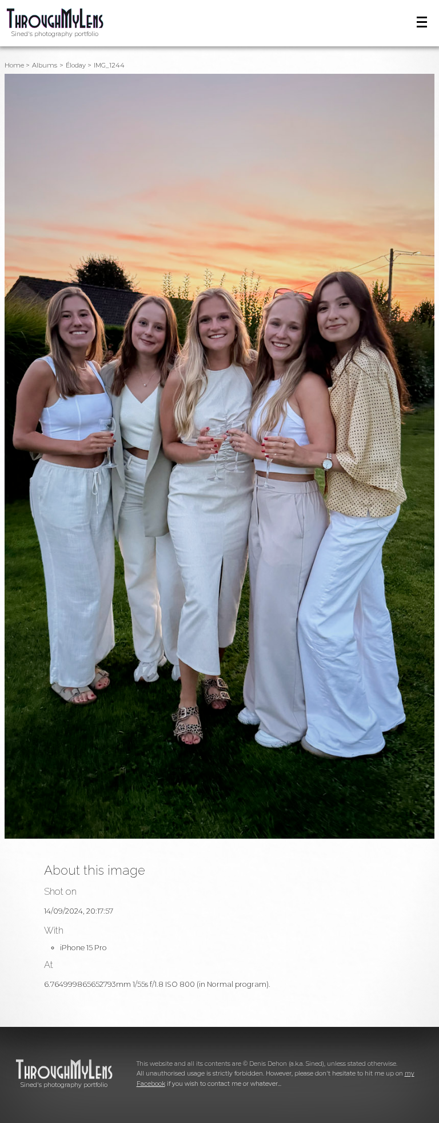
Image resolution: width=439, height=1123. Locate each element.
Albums (44, 65)
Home (14, 65)
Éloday (76, 65)
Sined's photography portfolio (54, 34)
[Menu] (422, 22)
